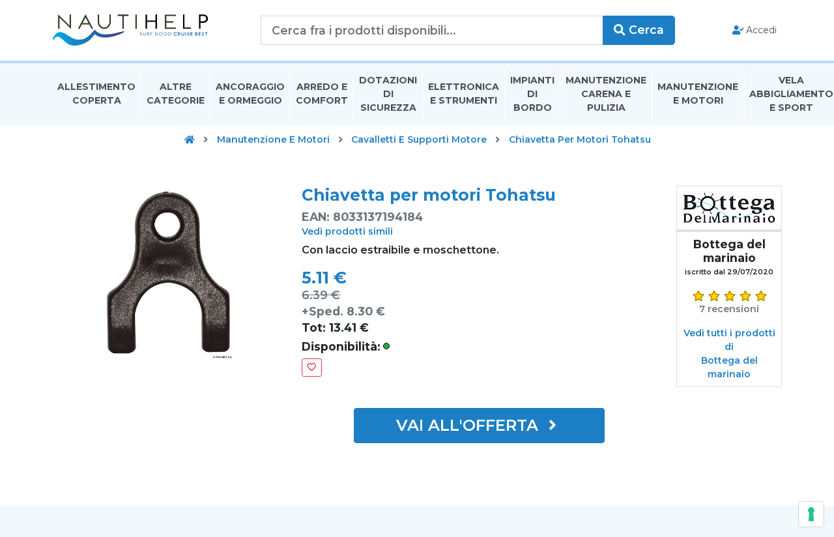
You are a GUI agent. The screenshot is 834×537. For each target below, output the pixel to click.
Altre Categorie (176, 93)
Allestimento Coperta (96, 93)
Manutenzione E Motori (697, 93)
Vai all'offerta (469, 425)
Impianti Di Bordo (532, 93)
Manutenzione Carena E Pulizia (606, 93)
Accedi (760, 30)
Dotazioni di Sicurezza (388, 93)
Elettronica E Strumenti (463, 93)
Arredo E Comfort (322, 93)
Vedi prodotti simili (347, 231)
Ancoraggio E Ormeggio (250, 93)
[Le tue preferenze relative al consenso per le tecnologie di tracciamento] (811, 514)
